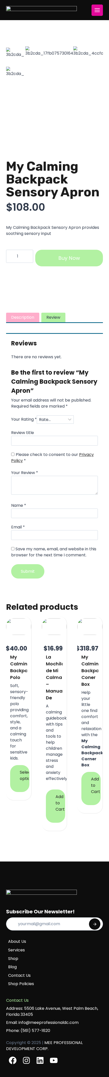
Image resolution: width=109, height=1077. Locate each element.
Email (18, 527)
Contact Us (19, 975)
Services (16, 950)
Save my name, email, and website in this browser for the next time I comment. (53, 552)
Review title (22, 433)
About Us (17, 941)
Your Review (24, 473)
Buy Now (69, 258)
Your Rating (24, 419)
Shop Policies (21, 984)
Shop (13, 958)
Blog (12, 967)
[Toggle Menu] (97, 10)
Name (18, 505)
